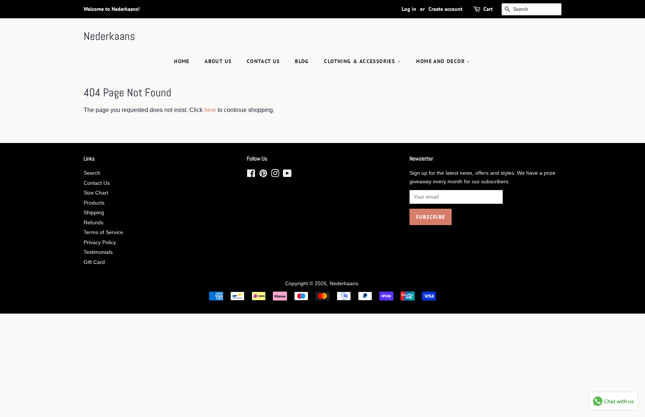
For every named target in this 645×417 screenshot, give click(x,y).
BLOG (302, 61)
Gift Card (94, 262)
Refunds (93, 222)
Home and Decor (441, 61)
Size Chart (96, 193)
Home (182, 61)
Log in (409, 9)
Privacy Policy (100, 242)
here (210, 110)
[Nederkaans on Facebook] (251, 175)
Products (94, 203)
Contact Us (263, 61)
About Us (218, 61)
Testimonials (98, 252)
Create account (445, 9)
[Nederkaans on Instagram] (275, 175)
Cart (488, 9)
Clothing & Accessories (360, 61)
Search (92, 173)
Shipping (94, 212)
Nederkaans (109, 36)
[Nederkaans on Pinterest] (263, 175)
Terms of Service (103, 232)
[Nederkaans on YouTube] (287, 175)
